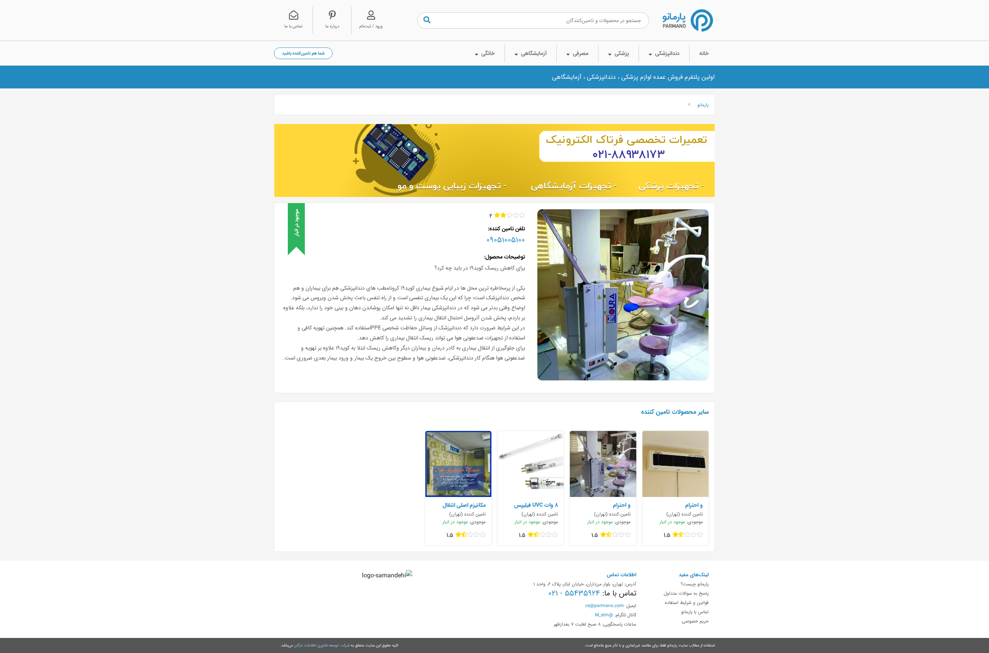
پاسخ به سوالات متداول (686, 593)
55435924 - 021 (574, 593)
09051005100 (505, 239)
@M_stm (604, 615)
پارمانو (703, 105)
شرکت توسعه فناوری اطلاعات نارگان (322, 645)
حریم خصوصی (695, 621)
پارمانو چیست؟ (695, 584)
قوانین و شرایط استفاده (687, 602)
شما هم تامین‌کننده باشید (303, 53)
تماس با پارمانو (695, 612)
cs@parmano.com (604, 605)
